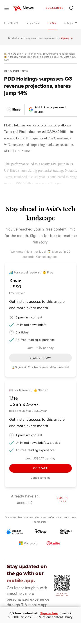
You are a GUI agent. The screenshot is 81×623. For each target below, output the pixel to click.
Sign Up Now (40, 357)
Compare (40, 468)
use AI (20, 53)
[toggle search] (71, 8)
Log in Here (62, 499)
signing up (67, 38)
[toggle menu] (6, 8)
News (25, 71)
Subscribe (54, 7)
